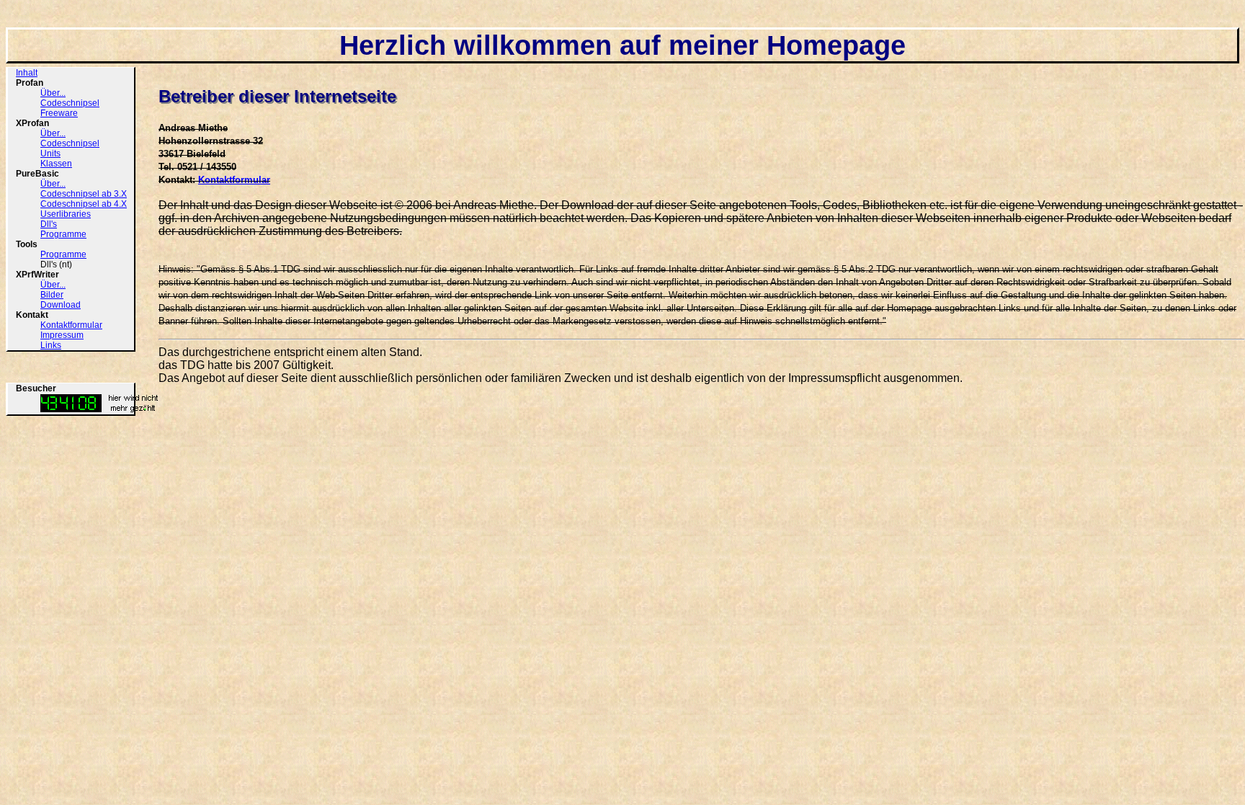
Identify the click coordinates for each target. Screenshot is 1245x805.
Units (50, 153)
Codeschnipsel (69, 103)
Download (60, 305)
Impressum (62, 335)
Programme (63, 234)
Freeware (59, 113)
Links (50, 345)
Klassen (56, 163)
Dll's (48, 224)
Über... (53, 93)
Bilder (51, 294)
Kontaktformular (71, 325)
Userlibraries (65, 214)
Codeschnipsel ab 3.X (83, 194)
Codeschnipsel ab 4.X (83, 204)
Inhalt (26, 72)
